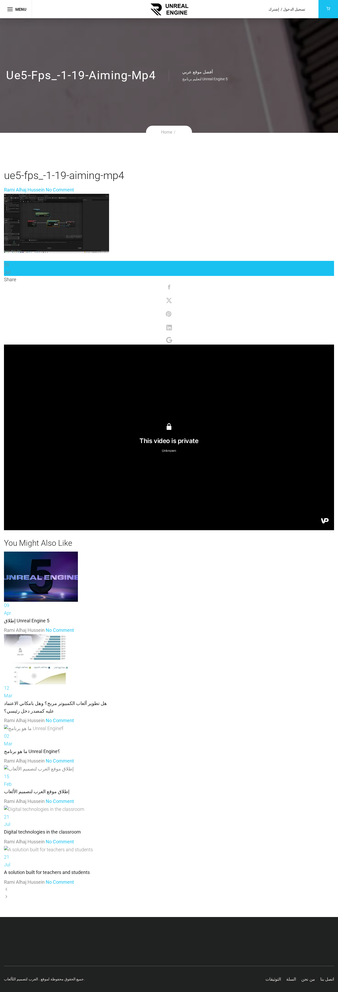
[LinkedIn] (169, 328)
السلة (291, 979)
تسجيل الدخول (294, 9)
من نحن (308, 979)
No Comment (60, 189)
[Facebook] (169, 288)
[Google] (169, 340)
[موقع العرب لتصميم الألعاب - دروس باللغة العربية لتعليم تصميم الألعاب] (169, 8)
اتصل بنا (327, 979)
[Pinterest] (169, 315)
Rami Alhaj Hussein (24, 189)
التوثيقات (273, 979)
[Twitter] (169, 301)
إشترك (274, 9)
